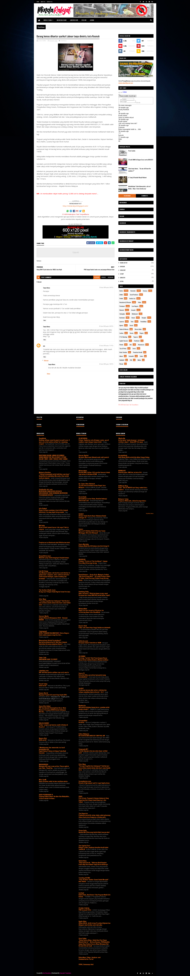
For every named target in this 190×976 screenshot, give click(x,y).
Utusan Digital (83, 455)
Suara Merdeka (84, 544)
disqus (103, 277)
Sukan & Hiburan (124, 329)
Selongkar (127, 196)
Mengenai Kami (62, 20)
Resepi (121, 364)
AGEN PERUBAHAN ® (46, 794)
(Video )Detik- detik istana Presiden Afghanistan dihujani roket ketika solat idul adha (94, 924)
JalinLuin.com (83, 641)
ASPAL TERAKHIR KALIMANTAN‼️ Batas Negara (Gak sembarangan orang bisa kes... (54, 634)
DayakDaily (42, 438)
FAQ (131, 360)
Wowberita (82, 705)
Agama (121, 325)
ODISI (80, 796)
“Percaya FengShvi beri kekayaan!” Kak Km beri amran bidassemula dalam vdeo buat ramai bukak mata (54, 603)
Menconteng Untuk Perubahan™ (50, 640)
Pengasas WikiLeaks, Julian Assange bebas (132, 501)
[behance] (152, 1)
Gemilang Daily (84, 591)
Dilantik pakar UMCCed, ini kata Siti (130, 472)
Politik (121, 298)
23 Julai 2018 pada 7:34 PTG (106, 364)
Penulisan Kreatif (137, 352)
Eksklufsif (122, 270)
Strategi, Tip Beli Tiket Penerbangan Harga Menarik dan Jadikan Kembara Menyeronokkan (94, 659)
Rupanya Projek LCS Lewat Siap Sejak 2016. (53, 695)
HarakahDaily (122, 455)
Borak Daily (82, 497)
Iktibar (139, 360)
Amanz (81, 529)
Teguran (135, 337)
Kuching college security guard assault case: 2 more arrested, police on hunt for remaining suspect (54, 442)
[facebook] (140, 1)
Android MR (74, 20)
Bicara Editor (123, 263)
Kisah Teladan (123, 352)
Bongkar (122, 266)
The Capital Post (84, 845)
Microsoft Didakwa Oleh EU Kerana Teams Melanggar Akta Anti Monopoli (92, 532)
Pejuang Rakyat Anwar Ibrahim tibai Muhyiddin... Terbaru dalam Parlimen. (54, 797)
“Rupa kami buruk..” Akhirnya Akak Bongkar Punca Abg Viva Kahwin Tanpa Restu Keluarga (93, 863)
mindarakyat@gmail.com (125, 83)
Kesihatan (122, 318)
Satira (121, 281)
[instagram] (149, 1)
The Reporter (83, 813)
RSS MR (84, 20)
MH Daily (42, 525)
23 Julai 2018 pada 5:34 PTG (106, 287)
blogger (96, 277)
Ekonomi (122, 310)
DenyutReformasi (45, 556)
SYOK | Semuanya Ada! (86, 964)
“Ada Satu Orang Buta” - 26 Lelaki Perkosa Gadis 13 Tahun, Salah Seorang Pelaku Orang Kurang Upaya (94, 578)
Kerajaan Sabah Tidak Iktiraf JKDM (90, 643)
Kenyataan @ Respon (125, 302)
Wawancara (141, 345)
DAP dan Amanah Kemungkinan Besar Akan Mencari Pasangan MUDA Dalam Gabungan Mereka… (52, 710)
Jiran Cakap (82, 938)
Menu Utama (48, 20)
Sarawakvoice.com (85, 781)
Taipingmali (43, 631)
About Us (43, 2)
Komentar (133, 291)
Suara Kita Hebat (45, 706)
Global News (83, 861)
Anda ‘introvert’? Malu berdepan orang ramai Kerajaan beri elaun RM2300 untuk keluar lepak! (94, 594)
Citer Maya (42, 599)
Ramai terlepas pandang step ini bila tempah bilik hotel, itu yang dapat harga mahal (53, 511)
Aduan (121, 356)
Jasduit (81, 688)
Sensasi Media (44, 616)
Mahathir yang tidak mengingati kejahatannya (54, 558)
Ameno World (43, 693)
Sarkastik (122, 278)
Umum (133, 318)
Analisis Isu (132, 298)
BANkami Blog (123, 486)
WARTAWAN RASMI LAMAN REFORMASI (51, 455)
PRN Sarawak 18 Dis (85, 910)
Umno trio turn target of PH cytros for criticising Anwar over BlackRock (91, 611)
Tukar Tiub (42, 657)
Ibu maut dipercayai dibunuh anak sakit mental (94, 457)
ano (44, 346)
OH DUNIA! (82, 656)
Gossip (122, 274)
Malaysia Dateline (45, 472)
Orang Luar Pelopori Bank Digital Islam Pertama (54, 592)
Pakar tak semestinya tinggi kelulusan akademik (94, 627)
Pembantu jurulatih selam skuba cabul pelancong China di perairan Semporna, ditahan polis (94, 816)
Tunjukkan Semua (149, 513)
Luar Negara (135, 306)
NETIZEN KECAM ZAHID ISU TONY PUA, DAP (92, 735)
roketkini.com (43, 670)
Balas (45, 320)
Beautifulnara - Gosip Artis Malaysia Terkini (94, 574)
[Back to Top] (152, 973)
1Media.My (121, 438)
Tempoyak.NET (83, 749)
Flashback (136, 341)
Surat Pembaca (134, 295)
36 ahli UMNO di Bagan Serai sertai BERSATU (140, 160)
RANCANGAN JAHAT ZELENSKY (48, 659)
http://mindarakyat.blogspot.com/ (75, 206)
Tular (132, 321)
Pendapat (122, 306)
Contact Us (49, 2)
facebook (110, 277)
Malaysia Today (123, 499)
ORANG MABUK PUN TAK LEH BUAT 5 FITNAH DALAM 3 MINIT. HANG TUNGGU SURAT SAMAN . (54, 458)
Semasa (63, 41)
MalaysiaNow (83, 608)
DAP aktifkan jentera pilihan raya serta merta (54, 672)
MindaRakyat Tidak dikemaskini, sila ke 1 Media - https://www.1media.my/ (139, 187)
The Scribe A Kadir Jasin (47, 590)
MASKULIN (82, 559)
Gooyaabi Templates (65, 973)
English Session (124, 341)
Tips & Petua (123, 348)
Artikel (121, 295)
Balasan (46, 360)
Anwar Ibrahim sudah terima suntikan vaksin (53, 781)
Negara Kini (43, 738)
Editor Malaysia (84, 734)
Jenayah (133, 310)
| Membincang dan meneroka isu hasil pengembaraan (52, 748)
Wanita (121, 345)
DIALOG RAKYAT (44, 723)
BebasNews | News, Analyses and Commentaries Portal (89, 958)
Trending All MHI (84, 878)
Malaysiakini (83, 470)
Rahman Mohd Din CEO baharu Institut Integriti (94, 546)
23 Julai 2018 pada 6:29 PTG (106, 326)
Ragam (141, 333)
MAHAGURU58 (43, 764)
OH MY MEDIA (83, 438)
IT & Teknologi (123, 337)
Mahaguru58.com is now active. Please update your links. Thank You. (54, 767)
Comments (144, 196)
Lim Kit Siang (43, 571)
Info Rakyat (43, 508)
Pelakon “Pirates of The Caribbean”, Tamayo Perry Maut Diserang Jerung (93, 562)
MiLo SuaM (42, 779)
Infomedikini (83, 720)
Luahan (121, 333)
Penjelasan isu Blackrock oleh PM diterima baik (54, 542)
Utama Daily (83, 830)
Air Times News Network (87, 483)
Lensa (134, 348)
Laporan (122, 321)
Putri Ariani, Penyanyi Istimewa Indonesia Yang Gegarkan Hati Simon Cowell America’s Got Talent (94, 800)
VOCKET (81, 514)
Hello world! (43, 685)
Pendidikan (143, 321)
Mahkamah (135, 314)
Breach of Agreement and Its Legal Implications (94, 783)
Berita (121, 291)
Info (131, 345)
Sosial (131, 325)
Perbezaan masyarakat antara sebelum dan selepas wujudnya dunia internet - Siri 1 (93, 691)
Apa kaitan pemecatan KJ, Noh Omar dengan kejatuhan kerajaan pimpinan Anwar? (53, 643)
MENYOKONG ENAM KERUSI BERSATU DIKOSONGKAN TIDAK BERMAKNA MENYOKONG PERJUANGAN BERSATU (53, 493)
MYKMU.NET (122, 470)
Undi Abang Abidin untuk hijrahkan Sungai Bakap (133, 457)
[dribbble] (146, 1)
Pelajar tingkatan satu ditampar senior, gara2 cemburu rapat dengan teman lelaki (94, 441)
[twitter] (143, 1)
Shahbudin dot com (45, 489)
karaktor (82, 722)
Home (38, 2)
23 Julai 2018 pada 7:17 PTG (106, 345)
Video (139, 302)
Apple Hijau (82, 921)
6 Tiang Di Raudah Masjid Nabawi (137, 177)
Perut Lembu (131, 151)
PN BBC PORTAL (84, 908)
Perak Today (43, 684)
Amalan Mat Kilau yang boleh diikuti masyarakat (94, 832)
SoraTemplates (47, 973)
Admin (92, 20)
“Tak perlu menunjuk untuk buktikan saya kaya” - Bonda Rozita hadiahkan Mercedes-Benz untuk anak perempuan (54, 476)
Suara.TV (82, 673)
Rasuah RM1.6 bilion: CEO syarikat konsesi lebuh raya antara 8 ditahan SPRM (94, 473)
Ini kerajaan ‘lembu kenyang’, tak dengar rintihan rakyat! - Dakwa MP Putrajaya (131, 441)
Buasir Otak (83, 626)
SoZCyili (81, 893)
